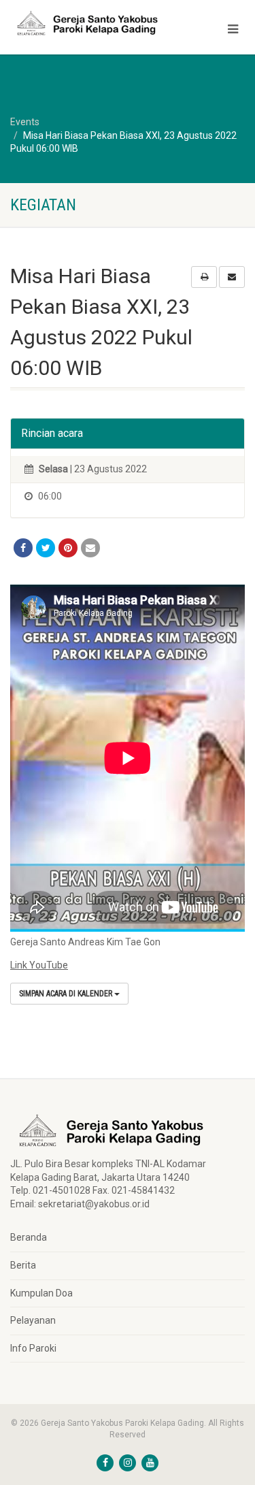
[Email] (90, 547)
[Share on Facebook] (23, 547)
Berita (23, 1265)
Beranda (28, 1237)
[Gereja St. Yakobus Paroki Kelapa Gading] (85, 23)
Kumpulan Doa (41, 1293)
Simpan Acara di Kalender (66, 993)
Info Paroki (33, 1348)
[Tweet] (45, 547)
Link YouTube (39, 965)
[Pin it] (68, 547)
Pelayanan (33, 1320)
